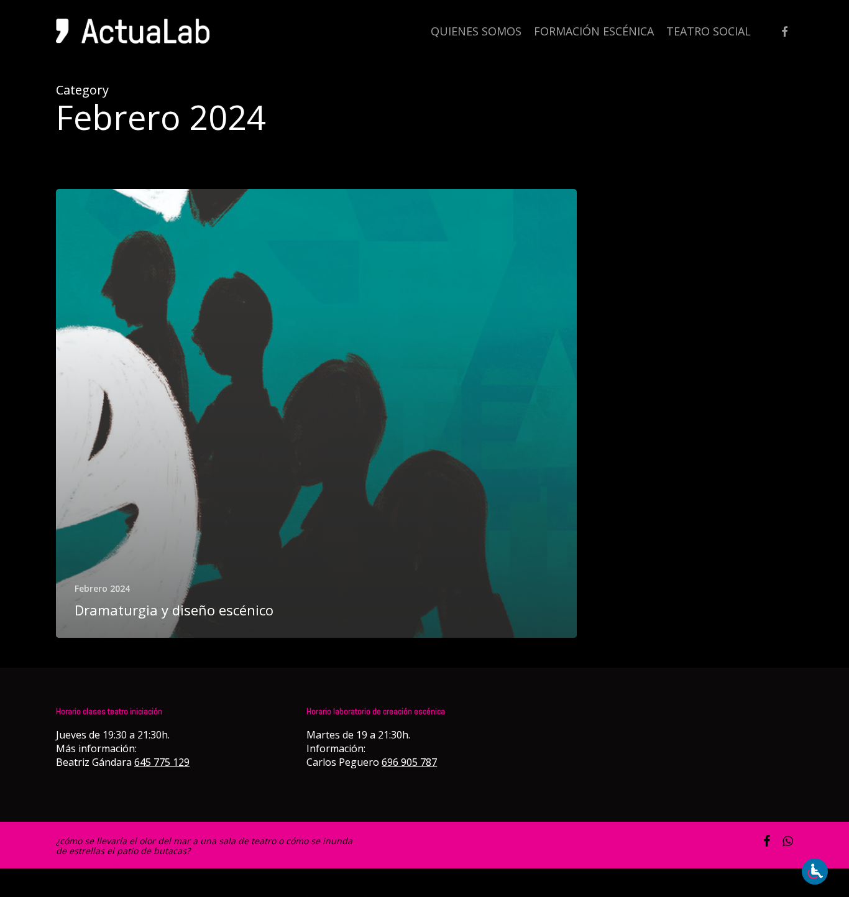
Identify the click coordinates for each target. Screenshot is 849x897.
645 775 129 (162, 762)
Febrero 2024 (102, 588)
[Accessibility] (815, 871)
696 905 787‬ (409, 762)
